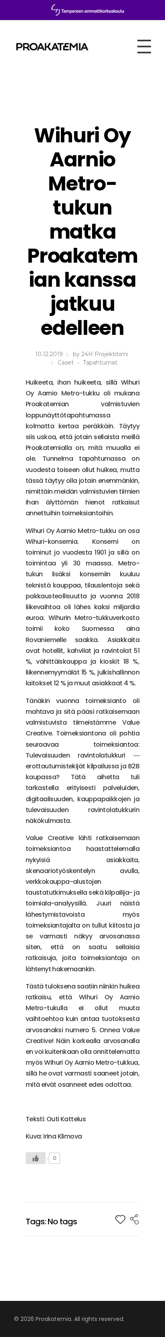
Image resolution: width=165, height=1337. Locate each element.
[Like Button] (36, 1158)
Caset (66, 362)
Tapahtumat (100, 362)
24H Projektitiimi (104, 354)
